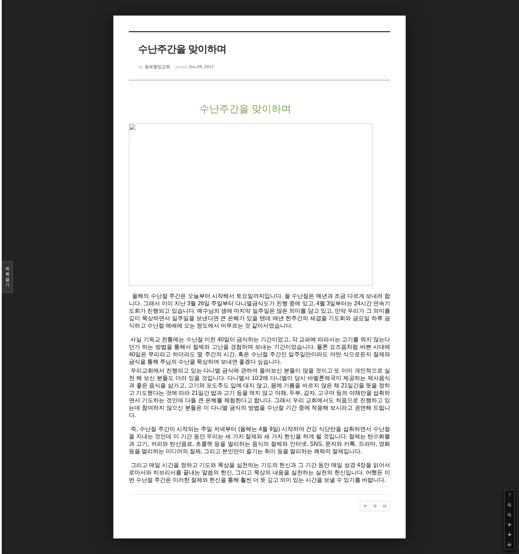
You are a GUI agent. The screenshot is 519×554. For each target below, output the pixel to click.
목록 (7, 276)
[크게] (509, 505)
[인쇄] (509, 544)
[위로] (509, 525)
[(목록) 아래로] (509, 534)
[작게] (509, 515)
